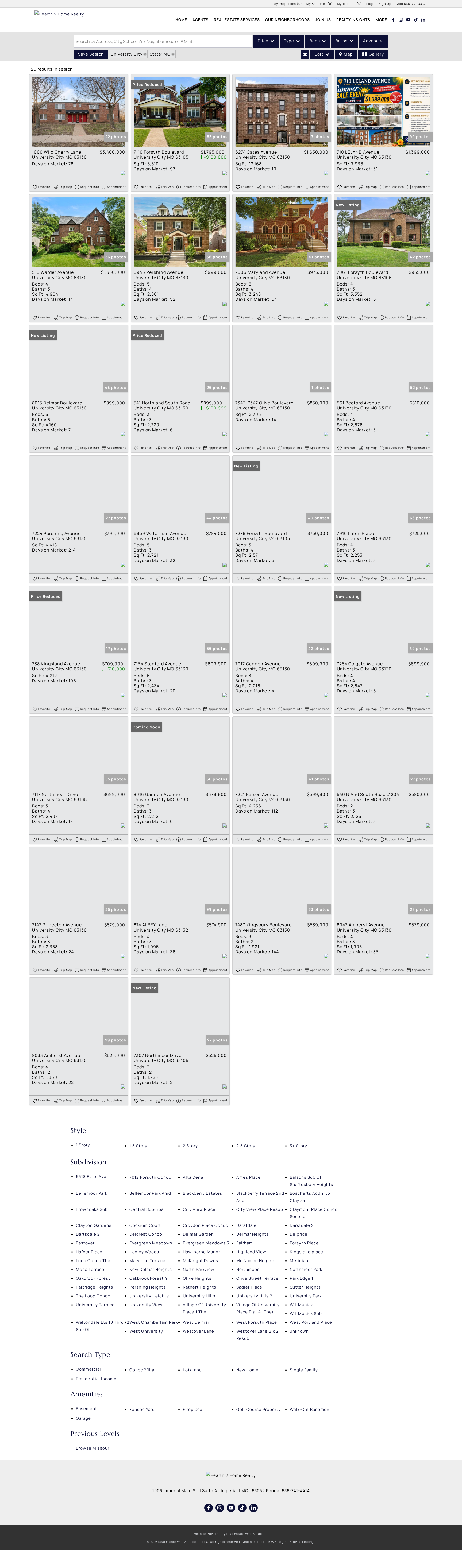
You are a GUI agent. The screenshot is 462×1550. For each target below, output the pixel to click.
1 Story (83, 1145)
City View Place (199, 1209)
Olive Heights (197, 1278)
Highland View (251, 1252)
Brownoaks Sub (92, 1209)
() (288, 4)
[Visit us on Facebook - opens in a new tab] (393, 19)
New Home (247, 1370)
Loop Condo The (93, 1260)
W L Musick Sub (306, 1313)
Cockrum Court (145, 1225)
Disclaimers (251, 1542)
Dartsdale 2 (88, 1234)
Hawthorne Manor (201, 1252)
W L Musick (301, 1304)
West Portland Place (311, 1322)
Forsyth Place (304, 1243)
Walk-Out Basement (310, 1409)
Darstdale (246, 1225)
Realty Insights (353, 19)
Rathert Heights (199, 1287)
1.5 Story (138, 1146)
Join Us (323, 19)
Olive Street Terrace (257, 1278)
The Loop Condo (93, 1296)
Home (181, 19)
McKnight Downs (200, 1260)
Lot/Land (192, 1370)
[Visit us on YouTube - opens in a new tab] (408, 19)
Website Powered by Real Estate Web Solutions (231, 1534)
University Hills (199, 1296)
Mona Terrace (90, 1269)
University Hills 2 (254, 1296)
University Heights (149, 1296)
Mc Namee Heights (256, 1260)
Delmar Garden (198, 1234)
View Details (78, 112)
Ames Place (248, 1177)
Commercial (88, 1369)
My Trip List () (349, 4)
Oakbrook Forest (93, 1278)
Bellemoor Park (91, 1193)
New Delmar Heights (150, 1269)
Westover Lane (198, 1331)
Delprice (298, 1234)
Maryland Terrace (147, 1260)
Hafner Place (89, 1252)
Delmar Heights (252, 1234)
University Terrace (95, 1304)
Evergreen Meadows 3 (206, 1243)
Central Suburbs (146, 1209)
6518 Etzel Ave (91, 1176)
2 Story (190, 1146)
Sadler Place (249, 1287)
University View (146, 1304)
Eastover (85, 1243)
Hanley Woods (144, 1252)
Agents (200, 19)
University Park (306, 1296)
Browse (93, 1448)
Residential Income (96, 1378)
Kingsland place (306, 1252)
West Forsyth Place (256, 1322)
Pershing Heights (147, 1287)
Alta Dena (193, 1177)
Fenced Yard (142, 1409)
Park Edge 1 (301, 1278)
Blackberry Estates (202, 1193)
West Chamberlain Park (153, 1322)
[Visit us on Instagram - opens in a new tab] (401, 19)
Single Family (304, 1370)
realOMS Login (275, 1542)
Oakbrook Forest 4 (148, 1278)
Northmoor (247, 1269)
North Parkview (198, 1269)
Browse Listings (302, 1542)
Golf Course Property (258, 1409)
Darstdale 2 (302, 1225)
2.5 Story (245, 1146)
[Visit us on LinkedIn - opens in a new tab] (423, 19)
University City (127, 54)
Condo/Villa (141, 1370)
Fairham (244, 1243)
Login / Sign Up (378, 4)
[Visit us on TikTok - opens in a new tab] (416, 19)
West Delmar (196, 1322)
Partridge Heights (94, 1287)
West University (146, 1331)
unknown (299, 1331)
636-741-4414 (414, 4)
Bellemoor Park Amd (150, 1193)
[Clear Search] (305, 54)
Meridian (299, 1260)
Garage (83, 1418)
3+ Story (298, 1146)
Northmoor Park (306, 1269)
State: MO (160, 54)
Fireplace (192, 1409)
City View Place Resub (259, 1209)
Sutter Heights (305, 1287)
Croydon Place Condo (205, 1225)
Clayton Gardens (93, 1225)
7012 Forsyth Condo (150, 1177)
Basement (86, 1408)
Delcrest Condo (145, 1234)
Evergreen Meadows (150, 1243)
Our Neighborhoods (287, 19)
